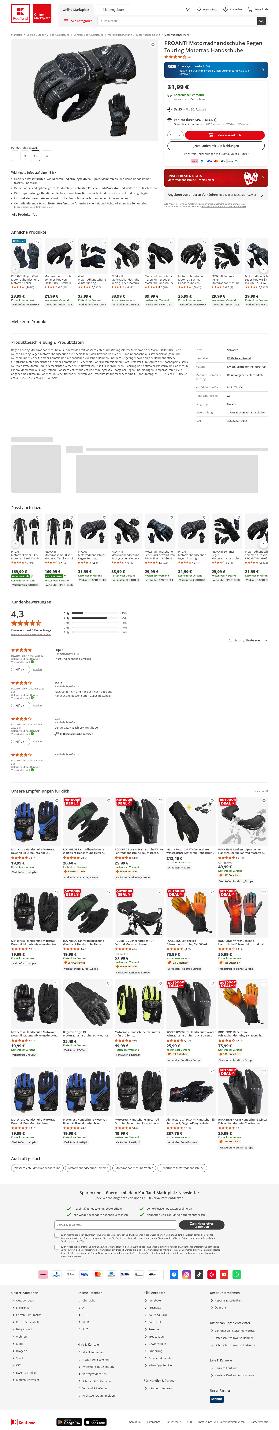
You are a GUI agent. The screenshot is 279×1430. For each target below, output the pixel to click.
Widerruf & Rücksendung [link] (98, 1366)
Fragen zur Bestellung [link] (96, 1359)
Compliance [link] (153, 1422)
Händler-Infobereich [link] (161, 1388)
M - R (85, 1322)
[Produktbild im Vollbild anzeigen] (84, 90)
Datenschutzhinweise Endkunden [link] (236, 1345)
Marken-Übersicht (27, 1380)
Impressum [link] (134, 1422)
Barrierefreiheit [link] (259, 1422)
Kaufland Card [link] (158, 1315)
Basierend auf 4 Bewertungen (32, 630)
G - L (85, 1315)
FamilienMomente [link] (160, 1358)
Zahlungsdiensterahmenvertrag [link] (235, 1330)
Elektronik (22, 1307)
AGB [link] (189, 1422)
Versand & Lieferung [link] (95, 1388)
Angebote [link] (155, 1300)
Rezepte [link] (154, 1329)
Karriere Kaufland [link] (226, 1368)
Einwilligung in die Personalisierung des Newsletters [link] (86, 1249)
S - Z (85, 1329)
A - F (85, 1307)
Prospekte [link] (155, 1307)
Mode (19, 1344)
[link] (113, 9)
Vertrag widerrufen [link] (94, 1374)
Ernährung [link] (155, 1351)
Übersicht (88, 1300)
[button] (95, 613)
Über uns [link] (221, 1307)
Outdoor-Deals (25, 1300)
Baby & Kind (24, 1329)
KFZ (18, 1365)
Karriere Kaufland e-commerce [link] (234, 1375)
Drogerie (21, 1351)
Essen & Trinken (26, 1372)
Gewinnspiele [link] (157, 1344)
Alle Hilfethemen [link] (93, 1352)
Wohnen (21, 1336)
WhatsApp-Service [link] (160, 1365)
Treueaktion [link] (156, 1336)
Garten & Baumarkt (28, 1315)
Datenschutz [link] (173, 1422)
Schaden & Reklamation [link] (97, 1381)
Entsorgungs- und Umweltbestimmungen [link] (221, 1422)
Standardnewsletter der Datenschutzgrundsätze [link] (84, 1238)
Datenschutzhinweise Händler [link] (234, 1338)
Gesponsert (259, 791)
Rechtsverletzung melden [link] (98, 1395)
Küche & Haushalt (27, 1322)
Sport (19, 1358)
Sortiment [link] (155, 1322)
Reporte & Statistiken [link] (228, 1300)
